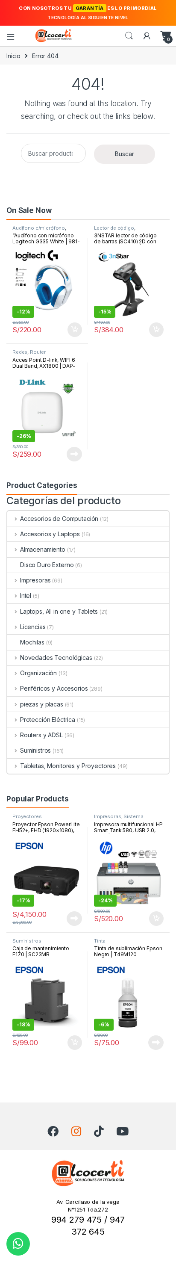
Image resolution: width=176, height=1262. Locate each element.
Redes (19, 352)
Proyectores (26, 816)
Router (38, 352)
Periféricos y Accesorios (54, 688)
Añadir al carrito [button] (73, 329)
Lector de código (114, 228)
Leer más (74, 454)
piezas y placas (41, 704)
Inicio (13, 55)
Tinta (100, 941)
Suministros (35, 750)
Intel (25, 595)
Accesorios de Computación (59, 518)
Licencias (33, 626)
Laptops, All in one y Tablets (59, 611)
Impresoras (35, 580)
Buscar (124, 153)
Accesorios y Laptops (50, 534)
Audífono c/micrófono (38, 228)
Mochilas (32, 642)
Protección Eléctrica (47, 719)
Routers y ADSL (41, 735)
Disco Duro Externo (46, 564)
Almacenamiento (42, 549)
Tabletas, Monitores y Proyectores (68, 765)
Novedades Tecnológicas (56, 657)
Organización (38, 673)
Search (129, 36)
